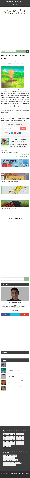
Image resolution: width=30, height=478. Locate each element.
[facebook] (13, 5)
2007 (9, 441)
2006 (5, 441)
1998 (17, 436)
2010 (22, 441)
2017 (9, 446)
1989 (17, 434)
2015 (22, 444)
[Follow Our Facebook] (5, 314)
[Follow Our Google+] (24, 314)
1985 (5, 434)
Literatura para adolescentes (12, 462)
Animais (21, 61)
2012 (9, 444)
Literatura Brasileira (10, 455)
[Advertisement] (15, 32)
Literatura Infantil (19, 63)
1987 (9, 434)
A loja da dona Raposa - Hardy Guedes (11, 1)
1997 (13, 436)
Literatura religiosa (9, 465)
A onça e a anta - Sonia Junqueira (9, 194)
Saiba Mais (15, 310)
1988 (13, 434)
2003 (13, 439)
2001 (5, 439)
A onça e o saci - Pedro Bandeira (8, 208)
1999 (22, 436)
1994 (22, 434)
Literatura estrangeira (10, 460)
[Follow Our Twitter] (15, 314)
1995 (5, 436)
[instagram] (16, 5)
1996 (9, 436)
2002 (9, 439)
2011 (18, 61)
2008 (13, 441)
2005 (22, 439)
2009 (17, 441)
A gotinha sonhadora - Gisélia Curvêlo (9, 168)
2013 (13, 444)
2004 (17, 439)
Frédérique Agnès (11, 63)
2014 (17, 444)
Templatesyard (13, 473)
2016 (5, 446)
